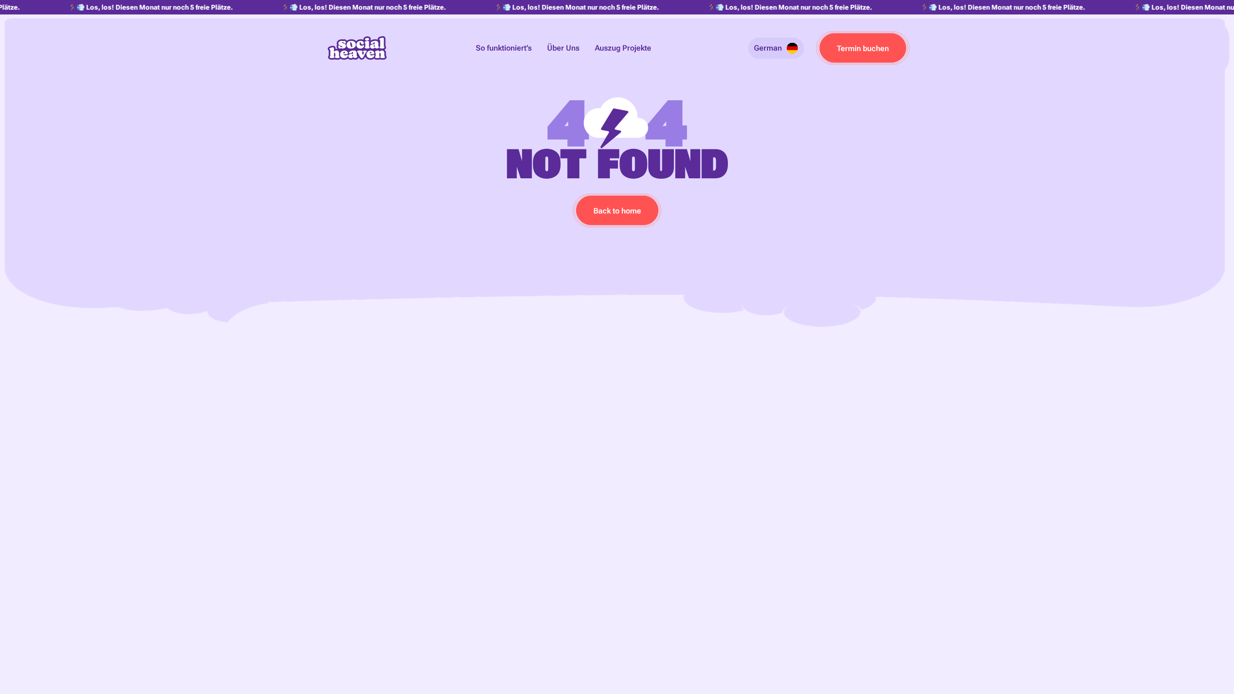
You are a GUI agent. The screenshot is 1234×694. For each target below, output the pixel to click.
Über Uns (563, 48)
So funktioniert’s (504, 48)
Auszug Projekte (623, 48)
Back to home (617, 210)
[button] (776, 48)
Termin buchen (863, 48)
